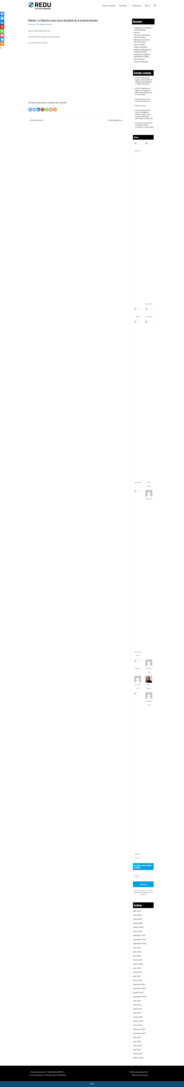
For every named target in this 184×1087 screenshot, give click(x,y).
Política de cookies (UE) (138, 1072)
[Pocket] (51, 108)
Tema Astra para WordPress (55, 1075)
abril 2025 (137, 955)
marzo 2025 (138, 959)
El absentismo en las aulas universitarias (142, 100)
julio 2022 (137, 1037)
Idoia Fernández (148, 316)
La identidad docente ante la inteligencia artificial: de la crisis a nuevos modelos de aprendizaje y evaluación (144, 114)
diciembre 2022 (139, 1029)
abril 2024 (137, 976)
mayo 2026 (137, 919)
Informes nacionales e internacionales (142, 36)
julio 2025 (137, 947)
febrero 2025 (138, 964)
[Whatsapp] (47, 108)
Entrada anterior (35, 120)
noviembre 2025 (139, 939)
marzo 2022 (138, 1053)
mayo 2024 (137, 972)
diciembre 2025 (139, 935)
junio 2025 (137, 951)
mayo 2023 (137, 1008)
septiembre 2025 (140, 943)
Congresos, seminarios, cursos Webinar (143, 28)
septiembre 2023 (140, 996)
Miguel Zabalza (149, 304)
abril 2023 (137, 1013)
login (92, 1083)
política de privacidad (140, 892)
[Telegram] (2, 39)
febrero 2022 (138, 1057)
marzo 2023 (138, 1017)
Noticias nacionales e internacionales (142, 40)
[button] (128, 5)
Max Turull (137, 316)
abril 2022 (137, 1049)
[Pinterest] (43, 108)
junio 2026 (137, 915)
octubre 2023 (138, 992)
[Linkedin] (38, 108)
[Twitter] (34, 108)
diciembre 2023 (139, 984)
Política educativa (140, 47)
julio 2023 (137, 1000)
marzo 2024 (138, 980)
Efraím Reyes (149, 499)
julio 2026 (137, 911)
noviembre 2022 (139, 1033)
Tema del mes (139, 59)
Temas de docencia (141, 61)
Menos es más (140, 105)
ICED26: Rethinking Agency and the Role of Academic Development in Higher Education (143, 80)
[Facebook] (30, 108)
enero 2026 (137, 931)
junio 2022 (137, 1041)
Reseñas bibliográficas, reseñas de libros (143, 50)
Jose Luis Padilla (137, 482)
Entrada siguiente (116, 120)
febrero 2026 (138, 927)
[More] (55, 108)
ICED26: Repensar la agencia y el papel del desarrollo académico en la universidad (143, 91)
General (32, 24)
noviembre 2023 (139, 988)
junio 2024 (137, 968)
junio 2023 (137, 1004)
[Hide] (1, 48)
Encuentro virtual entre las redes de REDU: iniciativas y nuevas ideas (144, 125)
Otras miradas (139, 44)
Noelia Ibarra (137, 668)
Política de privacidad (139, 1075)
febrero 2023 (138, 1021)
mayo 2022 (137, 1045)
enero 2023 (137, 1025)
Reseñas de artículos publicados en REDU (142, 55)
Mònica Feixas (138, 151)
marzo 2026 (138, 923)
